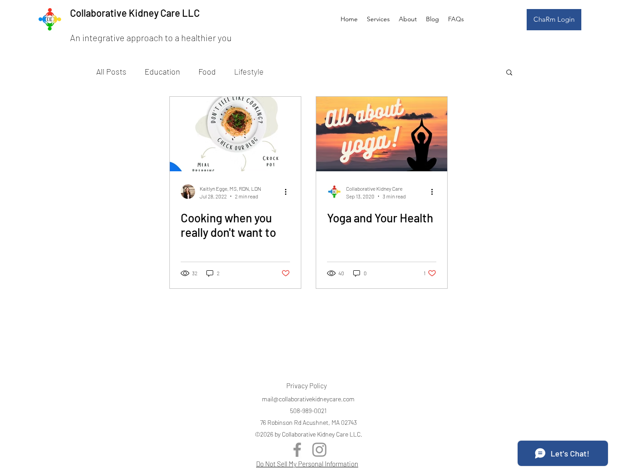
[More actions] (288, 191)
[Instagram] (319, 449)
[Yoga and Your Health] (381, 134)
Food (207, 71)
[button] (509, 73)
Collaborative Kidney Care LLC (135, 13)
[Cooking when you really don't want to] (235, 134)
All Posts (111, 71)
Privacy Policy (306, 385)
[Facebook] (297, 449)
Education (162, 71)
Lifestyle (249, 71)
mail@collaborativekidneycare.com (308, 399)
